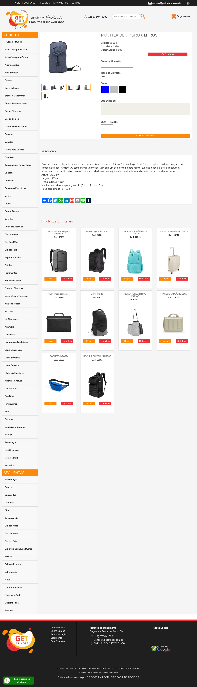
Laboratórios (11, 572)
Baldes (8, 80)
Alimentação (11, 479)
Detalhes (67, 278)
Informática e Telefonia (16, 296)
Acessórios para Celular (16, 57)
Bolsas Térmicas (13, 111)
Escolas (8, 556)
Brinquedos (10, 494)
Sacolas (9, 419)
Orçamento (56, 638)
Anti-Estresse (11, 72)
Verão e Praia (11, 457)
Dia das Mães (11, 525)
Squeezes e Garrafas (15, 427)
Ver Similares (167, 54)
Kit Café (9, 311)
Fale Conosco (57, 641)
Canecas (9, 134)
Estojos (8, 265)
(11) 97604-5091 (104, 636)
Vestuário (9, 465)
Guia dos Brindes (110, 672)
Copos (8, 203)
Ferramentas (11, 272)
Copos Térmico (12, 211)
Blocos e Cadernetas (15, 95)
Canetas (9, 142)
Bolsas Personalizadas (16, 103)
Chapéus (9, 172)
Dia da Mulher (12, 234)
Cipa (7, 510)
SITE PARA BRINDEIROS (125, 677)
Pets (7, 411)
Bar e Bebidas (12, 88)
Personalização (58, 634)
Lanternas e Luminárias (16, 342)
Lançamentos (57, 627)
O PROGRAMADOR (97, 677)
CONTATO (76, 3)
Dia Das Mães (11, 242)
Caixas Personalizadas (16, 126)
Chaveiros (10, 180)
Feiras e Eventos (13, 564)
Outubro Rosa (12, 602)
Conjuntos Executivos (15, 188)
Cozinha (9, 219)
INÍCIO (17, 3)
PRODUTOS (44, 3)
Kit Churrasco (11, 319)
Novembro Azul (12, 595)
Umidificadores (12, 450)
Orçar (50, 278)
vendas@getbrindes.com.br (166, 3)
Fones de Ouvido (13, 280)
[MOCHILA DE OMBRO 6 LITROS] (64, 56)
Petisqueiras (11, 403)
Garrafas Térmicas (14, 288)
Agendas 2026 (12, 64)
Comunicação (11, 518)
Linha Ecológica (12, 357)
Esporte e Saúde (13, 257)
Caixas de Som (12, 118)
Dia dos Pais (11, 249)
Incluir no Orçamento (145, 135)
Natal (7, 579)
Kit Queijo (9, 326)
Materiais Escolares (14, 373)
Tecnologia (10, 442)
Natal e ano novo (13, 587)
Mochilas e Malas (13, 380)
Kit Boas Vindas (12, 303)
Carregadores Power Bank (18, 165)
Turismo (9, 610)
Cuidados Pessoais (14, 226)
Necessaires (11, 388)
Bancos (8, 487)
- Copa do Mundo (13, 41)
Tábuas (8, 434)
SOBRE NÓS (29, 3)
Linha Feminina (12, 365)
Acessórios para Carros (16, 49)
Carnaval (9, 157)
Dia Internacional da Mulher (18, 548)
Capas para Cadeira (14, 149)
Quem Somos (57, 631)
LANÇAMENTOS (60, 3)
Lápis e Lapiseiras (13, 350)
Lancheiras (10, 334)
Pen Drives (10, 396)
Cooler (8, 195)
